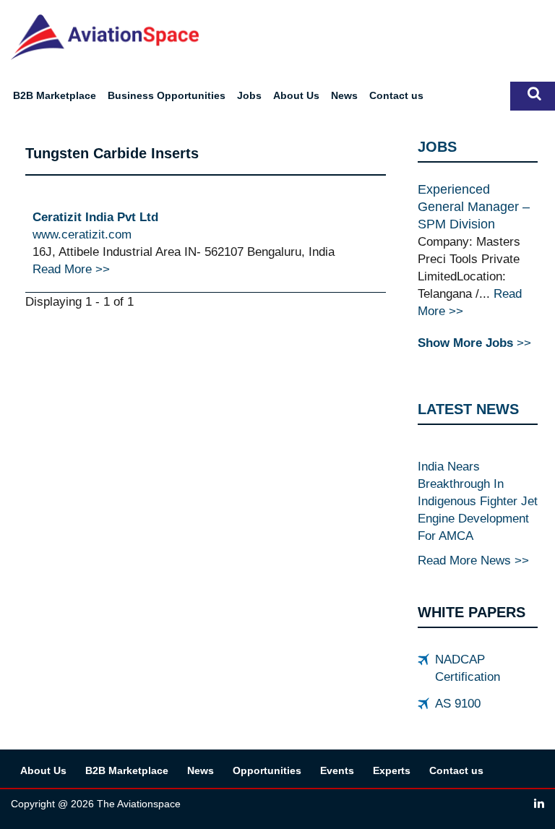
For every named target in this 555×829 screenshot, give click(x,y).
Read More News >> (473, 560)
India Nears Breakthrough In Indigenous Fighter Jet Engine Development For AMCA (478, 501)
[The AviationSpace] (105, 36)
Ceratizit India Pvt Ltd (95, 217)
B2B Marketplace (54, 95)
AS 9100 (458, 703)
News (344, 95)
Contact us (396, 95)
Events (337, 770)
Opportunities (267, 770)
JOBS (437, 147)
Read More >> (71, 269)
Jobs (249, 95)
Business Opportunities (166, 95)
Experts (391, 770)
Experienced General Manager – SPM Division (474, 206)
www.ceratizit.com (82, 234)
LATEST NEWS (468, 409)
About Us (296, 95)
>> (474, 342)
